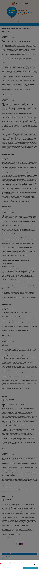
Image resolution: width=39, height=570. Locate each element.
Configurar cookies (7, 567)
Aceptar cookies (26, 567)
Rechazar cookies (34, 567)
